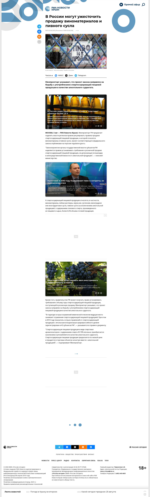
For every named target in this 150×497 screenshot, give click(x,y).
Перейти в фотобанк (69, 70)
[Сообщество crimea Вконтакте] (67, 447)
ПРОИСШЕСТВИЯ (81, 454)
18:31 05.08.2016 (50, 30)
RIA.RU (100, 461)
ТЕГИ (106, 461)
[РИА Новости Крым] (57, 9)
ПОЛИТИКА (60, 454)
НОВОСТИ (45, 461)
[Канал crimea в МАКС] (91, 447)
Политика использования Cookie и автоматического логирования (22, 479)
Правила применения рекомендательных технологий (23, 484)
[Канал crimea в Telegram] (59, 447)
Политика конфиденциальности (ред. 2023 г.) (20, 482)
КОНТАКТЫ (75, 461)
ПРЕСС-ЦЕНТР (56, 461)
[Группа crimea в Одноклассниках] (83, 447)
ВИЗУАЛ (91, 454)
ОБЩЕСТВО (69, 454)
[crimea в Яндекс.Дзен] (75, 447)
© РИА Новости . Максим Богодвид (54, 70)
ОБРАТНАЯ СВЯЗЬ (88, 461)
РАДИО (66, 461)
